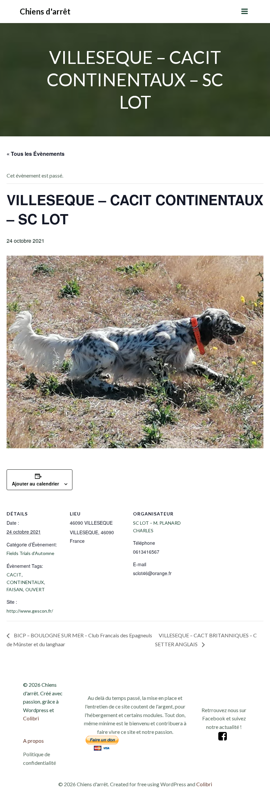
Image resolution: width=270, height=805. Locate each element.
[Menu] (244, 11)
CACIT (14, 574)
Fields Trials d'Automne (30, 553)
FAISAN (15, 589)
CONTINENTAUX (25, 582)
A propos (33, 740)
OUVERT (35, 589)
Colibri (31, 718)
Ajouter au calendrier (35, 483)
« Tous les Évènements (36, 153)
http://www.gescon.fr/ (30, 611)
